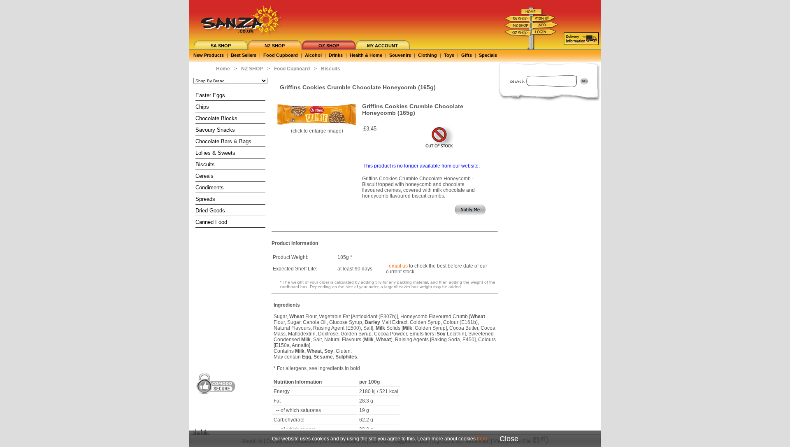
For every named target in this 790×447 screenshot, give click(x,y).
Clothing (427, 55)
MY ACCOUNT (382, 45)
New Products (208, 55)
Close (509, 439)
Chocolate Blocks (216, 118)
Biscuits (205, 164)
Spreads (205, 199)
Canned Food (211, 222)
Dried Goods (210, 210)
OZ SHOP (328, 45)
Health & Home (366, 55)
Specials (488, 55)
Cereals (204, 176)
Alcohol (313, 55)
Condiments (209, 187)
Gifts (466, 55)
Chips (202, 107)
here (482, 439)
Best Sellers (243, 55)
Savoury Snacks (215, 130)
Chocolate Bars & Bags (223, 141)
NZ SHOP (275, 45)
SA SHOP (221, 45)
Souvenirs (400, 55)
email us (398, 266)
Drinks (336, 55)
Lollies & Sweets (215, 153)
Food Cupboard (280, 55)
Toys (449, 55)
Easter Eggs (210, 95)
